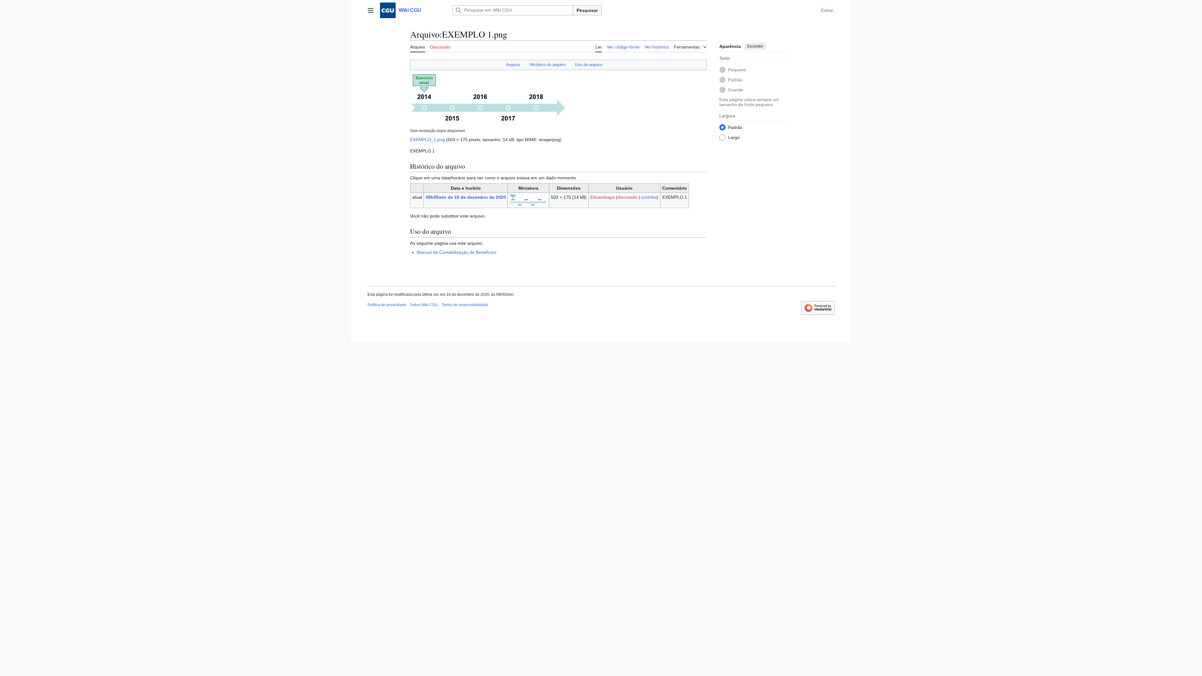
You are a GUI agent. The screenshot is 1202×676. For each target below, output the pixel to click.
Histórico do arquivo (548, 64)
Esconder (755, 46)
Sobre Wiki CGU (424, 305)
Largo (734, 137)
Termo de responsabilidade (465, 305)
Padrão (735, 79)
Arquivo (513, 64)
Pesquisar (587, 10)
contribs (649, 197)
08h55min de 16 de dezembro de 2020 (466, 197)
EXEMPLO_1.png (427, 139)
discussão (627, 197)
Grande (735, 89)
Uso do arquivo (588, 64)
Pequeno (737, 69)
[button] (371, 10)
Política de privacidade (386, 305)
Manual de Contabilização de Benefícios (456, 252)
